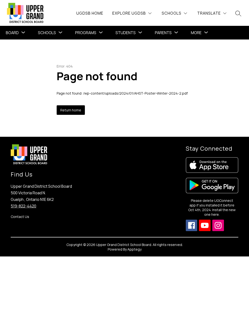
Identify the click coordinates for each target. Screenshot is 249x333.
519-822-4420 (23, 206)
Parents (163, 32)
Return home (70, 110)
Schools (47, 32)
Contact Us (20, 216)
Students (126, 32)
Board (12, 32)
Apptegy (134, 249)
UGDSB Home (89, 13)
